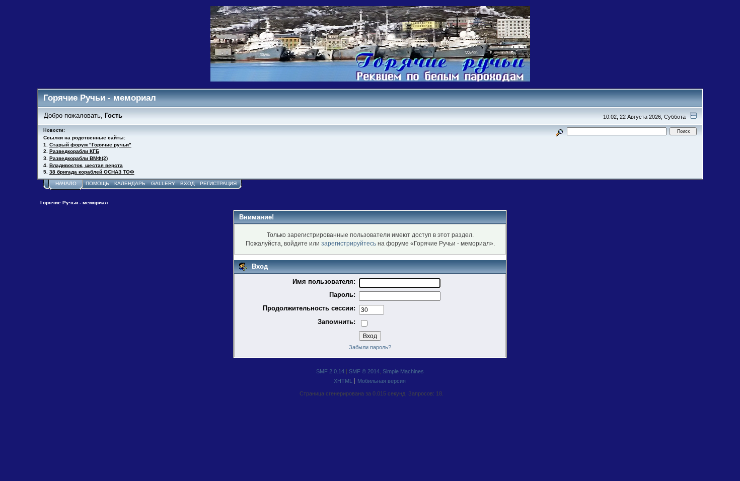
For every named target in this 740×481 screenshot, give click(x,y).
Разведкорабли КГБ (74, 151)
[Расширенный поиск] (559, 131)
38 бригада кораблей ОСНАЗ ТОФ (91, 172)
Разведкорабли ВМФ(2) (78, 158)
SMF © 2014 (364, 371)
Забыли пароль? (370, 347)
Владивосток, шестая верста (86, 165)
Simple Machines (403, 371)
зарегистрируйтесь (348, 243)
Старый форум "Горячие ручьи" (90, 144)
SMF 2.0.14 (330, 371)
